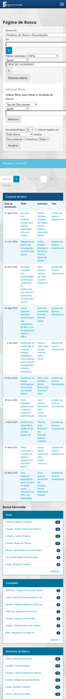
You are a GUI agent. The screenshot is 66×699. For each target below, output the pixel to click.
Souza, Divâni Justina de (42, 450)
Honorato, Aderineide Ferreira (42, 311)
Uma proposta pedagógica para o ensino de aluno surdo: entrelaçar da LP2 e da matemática (27, 485)
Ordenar (38, 134)
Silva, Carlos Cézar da (42, 412)
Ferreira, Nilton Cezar (41, 355)
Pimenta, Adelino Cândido (41, 438)
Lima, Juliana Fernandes (42, 403)
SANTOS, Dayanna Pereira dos (21, 611)
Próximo (7, 185)
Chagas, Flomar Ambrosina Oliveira (23, 529)
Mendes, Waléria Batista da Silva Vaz (24, 604)
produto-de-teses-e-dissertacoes (58, 216)
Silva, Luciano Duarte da (42, 279)
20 (51, 179)
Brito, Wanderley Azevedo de (20, 633)
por (7, 39)
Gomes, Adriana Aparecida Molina (23, 680)
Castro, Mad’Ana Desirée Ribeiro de (24, 597)
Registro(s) (31, 139)
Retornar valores (17, 77)
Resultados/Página (15, 130)
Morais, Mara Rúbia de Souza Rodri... (24, 550)
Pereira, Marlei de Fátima (42, 257)
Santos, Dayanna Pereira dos (20, 618)
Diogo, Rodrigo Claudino (18, 564)
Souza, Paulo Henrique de (19, 658)
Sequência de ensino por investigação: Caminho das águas (27, 248)
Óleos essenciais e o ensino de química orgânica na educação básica (27, 457)
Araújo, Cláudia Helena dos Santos (23, 625)
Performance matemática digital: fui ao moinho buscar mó (27, 428)
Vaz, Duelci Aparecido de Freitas (22, 557)
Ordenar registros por (48, 130)
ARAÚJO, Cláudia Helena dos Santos (24, 590)
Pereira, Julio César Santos (43, 346)
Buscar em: (11, 30)
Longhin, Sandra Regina (18, 536)
